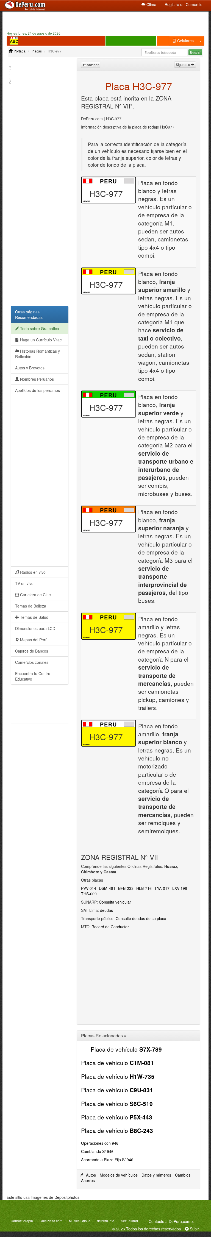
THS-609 (89, 893)
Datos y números (156, 1175)
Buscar (195, 52)
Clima (150, 4)
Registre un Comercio (183, 4)
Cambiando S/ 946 (97, 1151)
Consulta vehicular (115, 902)
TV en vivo (24, 583)
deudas (106, 910)
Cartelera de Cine (35, 594)
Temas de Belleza (30, 606)
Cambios (182, 1175)
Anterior (92, 64)
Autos (91, 1175)
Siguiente (183, 64)
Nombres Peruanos (36, 379)
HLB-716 (144, 888)
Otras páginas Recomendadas (29, 314)
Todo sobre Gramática (39, 328)
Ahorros (88, 1180)
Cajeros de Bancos (31, 651)
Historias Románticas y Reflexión (37, 353)
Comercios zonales (31, 662)
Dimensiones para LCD (35, 628)
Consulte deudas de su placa (141, 918)
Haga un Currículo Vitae (40, 339)
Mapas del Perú (33, 639)
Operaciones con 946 (99, 1143)
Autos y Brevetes (30, 367)
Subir (194, 1229)
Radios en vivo (32, 572)
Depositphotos (66, 1197)
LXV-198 (179, 888)
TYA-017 (162, 888)
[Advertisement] (105, 21)
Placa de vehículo (126, 1049)
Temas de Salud (33, 617)
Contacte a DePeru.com (172, 1221)
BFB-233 (126, 888)
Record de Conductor (110, 926)
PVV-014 (88, 888)
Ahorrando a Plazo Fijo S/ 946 (107, 1159)
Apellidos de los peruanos (37, 390)
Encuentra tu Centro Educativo (32, 676)
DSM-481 (107, 888)
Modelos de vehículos (119, 1175)
